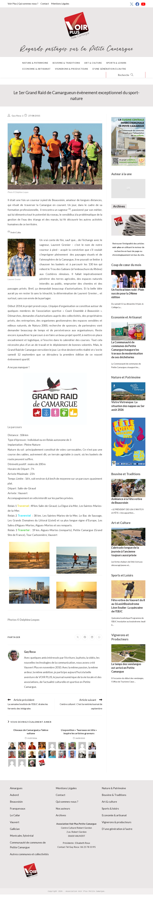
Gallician (15, 828)
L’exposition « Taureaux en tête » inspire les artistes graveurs (79, 732)
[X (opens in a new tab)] (131, 4)
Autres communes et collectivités (29, 854)
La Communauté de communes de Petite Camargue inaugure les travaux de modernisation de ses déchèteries (127, 350)
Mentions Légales (60, 3)
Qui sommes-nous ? (67, 801)
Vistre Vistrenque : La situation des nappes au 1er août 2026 (127, 405)
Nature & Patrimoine (114, 788)
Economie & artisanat (114, 815)
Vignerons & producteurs (116, 822)
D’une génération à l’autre (117, 828)
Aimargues (16, 788)
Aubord (14, 794)
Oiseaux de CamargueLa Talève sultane (30, 732)
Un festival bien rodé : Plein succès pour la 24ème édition (127, 293)
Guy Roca (16, 115)
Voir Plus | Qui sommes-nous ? (23, 3)
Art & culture (109, 801)
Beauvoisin (16, 801)
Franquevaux (17, 808)
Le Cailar (15, 815)
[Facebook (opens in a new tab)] (137, 4)
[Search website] (125, 75)
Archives (61, 815)
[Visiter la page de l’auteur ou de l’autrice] (14, 655)
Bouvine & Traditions (114, 794)
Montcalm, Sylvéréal (21, 835)
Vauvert (14, 822)
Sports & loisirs (110, 808)
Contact (44, 3)
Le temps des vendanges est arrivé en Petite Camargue (126, 667)
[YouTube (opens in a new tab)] (142, 4)
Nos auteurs (63, 808)
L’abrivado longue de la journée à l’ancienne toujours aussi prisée (125, 551)
